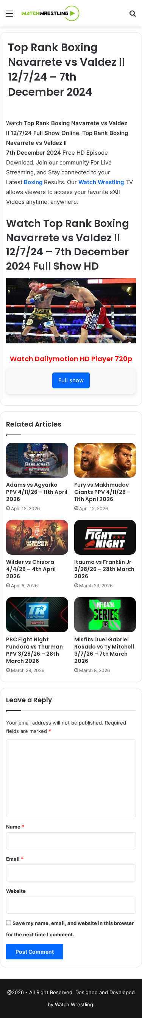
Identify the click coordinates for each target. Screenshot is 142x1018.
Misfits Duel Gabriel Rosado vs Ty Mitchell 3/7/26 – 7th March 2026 (104, 650)
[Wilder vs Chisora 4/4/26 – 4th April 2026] (37, 537)
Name (15, 827)
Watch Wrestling (101, 182)
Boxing (33, 182)
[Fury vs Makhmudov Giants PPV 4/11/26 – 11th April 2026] (105, 460)
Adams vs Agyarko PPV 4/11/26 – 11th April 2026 (36, 492)
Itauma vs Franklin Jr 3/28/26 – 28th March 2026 (104, 569)
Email (14, 859)
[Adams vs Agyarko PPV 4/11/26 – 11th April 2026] (37, 460)
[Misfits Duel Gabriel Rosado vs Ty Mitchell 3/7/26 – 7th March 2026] (105, 614)
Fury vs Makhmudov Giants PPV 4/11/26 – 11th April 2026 (102, 492)
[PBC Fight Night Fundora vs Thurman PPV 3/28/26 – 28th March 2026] (37, 614)
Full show (71, 380)
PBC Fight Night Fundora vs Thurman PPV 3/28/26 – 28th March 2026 (34, 650)
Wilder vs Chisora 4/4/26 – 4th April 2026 (31, 569)
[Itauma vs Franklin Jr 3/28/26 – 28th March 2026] (105, 537)
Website (16, 891)
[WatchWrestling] (49, 13)
